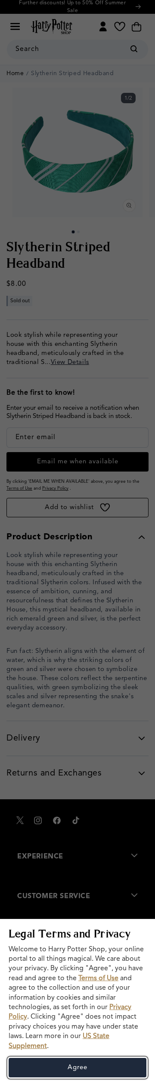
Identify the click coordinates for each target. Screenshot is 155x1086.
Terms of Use (98, 978)
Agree (77, 1067)
